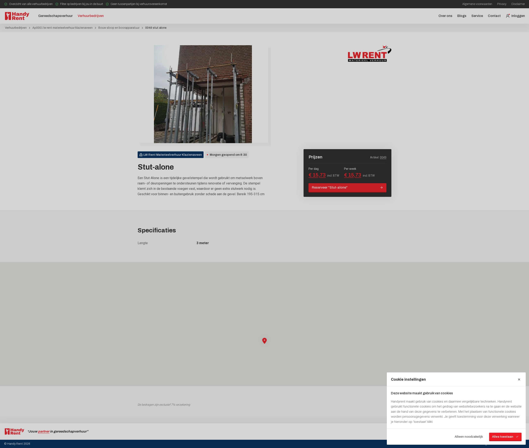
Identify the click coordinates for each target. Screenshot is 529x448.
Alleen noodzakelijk (469, 436)
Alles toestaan (502, 436)
